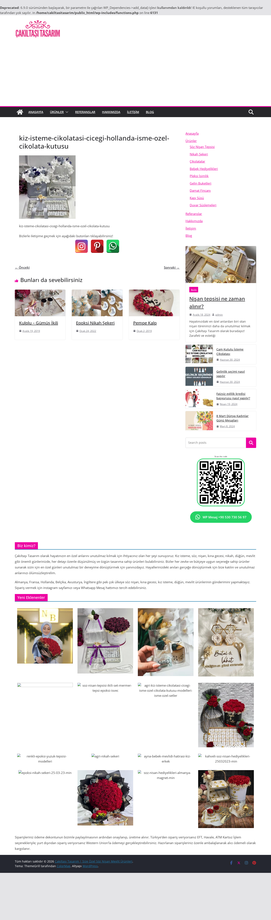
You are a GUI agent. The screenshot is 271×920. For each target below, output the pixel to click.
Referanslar (85, 112)
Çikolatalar (197, 161)
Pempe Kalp (145, 323)
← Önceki (22, 267)
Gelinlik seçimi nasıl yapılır (230, 374)
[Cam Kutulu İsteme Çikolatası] (199, 354)
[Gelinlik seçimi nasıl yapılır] (199, 376)
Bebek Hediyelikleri (204, 169)
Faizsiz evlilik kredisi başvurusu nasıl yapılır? (233, 396)
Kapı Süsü (197, 198)
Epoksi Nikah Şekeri (95, 323)
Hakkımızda (111, 112)
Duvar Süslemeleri (203, 205)
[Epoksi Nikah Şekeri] (97, 292)
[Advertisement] (135, 74)
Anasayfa (35, 112)
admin (219, 314)
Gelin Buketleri (200, 183)
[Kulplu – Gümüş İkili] (40, 292)
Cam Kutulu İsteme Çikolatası (229, 351)
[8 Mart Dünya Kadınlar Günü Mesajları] (199, 421)
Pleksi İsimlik (199, 176)
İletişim (133, 112)
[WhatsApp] (113, 246)
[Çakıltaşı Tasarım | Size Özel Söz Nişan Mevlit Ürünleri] (20, 112)
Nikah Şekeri (199, 154)
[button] (66, 112)
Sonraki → (172, 267)
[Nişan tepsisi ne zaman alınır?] (220, 264)
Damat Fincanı (200, 190)
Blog (150, 112)
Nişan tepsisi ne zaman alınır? (217, 302)
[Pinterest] (97, 246)
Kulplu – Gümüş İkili (38, 323)
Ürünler (57, 112)
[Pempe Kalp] (154, 292)
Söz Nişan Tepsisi (202, 147)
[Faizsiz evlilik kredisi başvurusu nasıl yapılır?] (199, 399)
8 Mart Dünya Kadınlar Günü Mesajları (232, 418)
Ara (251, 443)
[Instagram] (81, 246)
